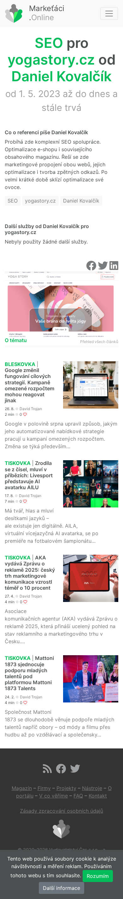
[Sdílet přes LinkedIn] (113, 267)
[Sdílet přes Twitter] (103, 267)
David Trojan (31, 408)
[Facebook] (61, 770)
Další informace (61, 888)
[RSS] (47, 770)
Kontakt (98, 796)
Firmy (44, 788)
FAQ (78, 796)
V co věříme (53, 796)
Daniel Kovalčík (61, 76)
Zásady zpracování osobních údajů (61, 811)
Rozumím (98, 876)
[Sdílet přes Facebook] (92, 267)
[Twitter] (75, 770)
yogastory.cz (51, 59)
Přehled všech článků (99, 341)
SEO (49, 42)
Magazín (22, 788)
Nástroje (92, 788)
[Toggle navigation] (109, 13)
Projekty (66, 788)
